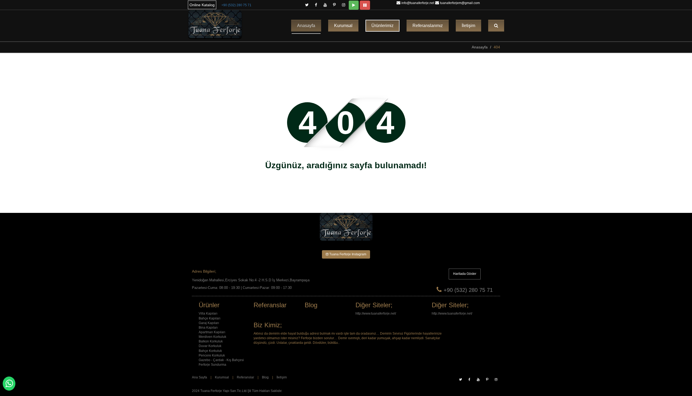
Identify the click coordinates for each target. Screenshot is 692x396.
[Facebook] (316, 4)
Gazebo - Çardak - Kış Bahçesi (221, 360)
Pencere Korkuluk (212, 355)
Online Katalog (202, 5)
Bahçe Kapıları (209, 318)
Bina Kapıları (208, 327)
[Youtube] (325, 4)
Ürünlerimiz (382, 25)
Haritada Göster (464, 274)
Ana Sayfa (199, 377)
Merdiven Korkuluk (212, 337)
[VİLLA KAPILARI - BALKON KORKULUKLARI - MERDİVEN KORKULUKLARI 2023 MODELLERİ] (215, 24)
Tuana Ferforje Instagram (347, 254)
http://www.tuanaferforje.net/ (375, 313)
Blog (265, 377)
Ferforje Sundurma (212, 365)
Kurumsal (343, 25)
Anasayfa (306, 25)
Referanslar (245, 377)
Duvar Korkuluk (210, 346)
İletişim (468, 25)
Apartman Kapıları (212, 332)
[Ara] (496, 26)
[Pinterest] (334, 4)
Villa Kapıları (208, 313)
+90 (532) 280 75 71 (236, 5)
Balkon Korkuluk (211, 341)
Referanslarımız (427, 25)
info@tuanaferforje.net (417, 3)
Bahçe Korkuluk (210, 351)
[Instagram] (344, 4)
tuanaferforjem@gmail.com (460, 3)
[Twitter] (307, 4)
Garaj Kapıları (209, 323)
